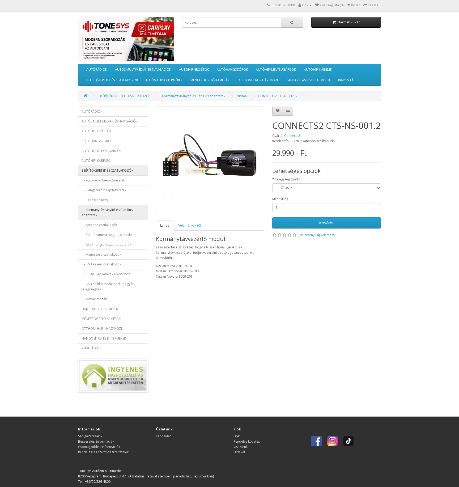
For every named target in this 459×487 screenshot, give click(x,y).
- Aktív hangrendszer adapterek (106, 244)
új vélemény (326, 235)
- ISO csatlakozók (95, 200)
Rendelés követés (246, 441)
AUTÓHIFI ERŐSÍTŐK (194, 69)
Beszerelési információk (96, 441)
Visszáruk (240, 446)
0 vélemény (306, 235)
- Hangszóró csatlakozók (101, 254)
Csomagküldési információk (99, 446)
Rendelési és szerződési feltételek (103, 452)
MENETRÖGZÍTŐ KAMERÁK (210, 80)
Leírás (164, 225)
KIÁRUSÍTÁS (346, 80)
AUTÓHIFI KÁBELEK (318, 69)
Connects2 (292, 135)
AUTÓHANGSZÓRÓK (232, 69)
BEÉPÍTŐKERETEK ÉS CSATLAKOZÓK (112, 80)
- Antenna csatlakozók (99, 225)
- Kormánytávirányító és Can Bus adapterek (107, 212)
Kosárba (326, 222)
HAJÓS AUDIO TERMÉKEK (164, 80)
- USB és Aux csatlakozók (101, 264)
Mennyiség (280, 199)
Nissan (242, 96)
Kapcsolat (163, 436)
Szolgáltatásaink (90, 436)
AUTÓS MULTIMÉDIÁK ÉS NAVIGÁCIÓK (143, 69)
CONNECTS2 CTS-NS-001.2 (278, 96)
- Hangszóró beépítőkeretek (104, 190)
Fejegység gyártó (287, 179)
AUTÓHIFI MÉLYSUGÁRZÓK (276, 69)
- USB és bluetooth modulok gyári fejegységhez (108, 286)
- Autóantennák (94, 299)
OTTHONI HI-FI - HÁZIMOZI (257, 80)
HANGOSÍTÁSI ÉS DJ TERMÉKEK (308, 80)
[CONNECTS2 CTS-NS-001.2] (210, 161)
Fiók (236, 436)
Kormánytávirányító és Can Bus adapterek (193, 96)
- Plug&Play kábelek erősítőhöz (106, 274)
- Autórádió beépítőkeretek (103, 180)
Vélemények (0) (189, 225)
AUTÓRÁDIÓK (96, 69)
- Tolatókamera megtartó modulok (109, 234)
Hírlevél (239, 452)
